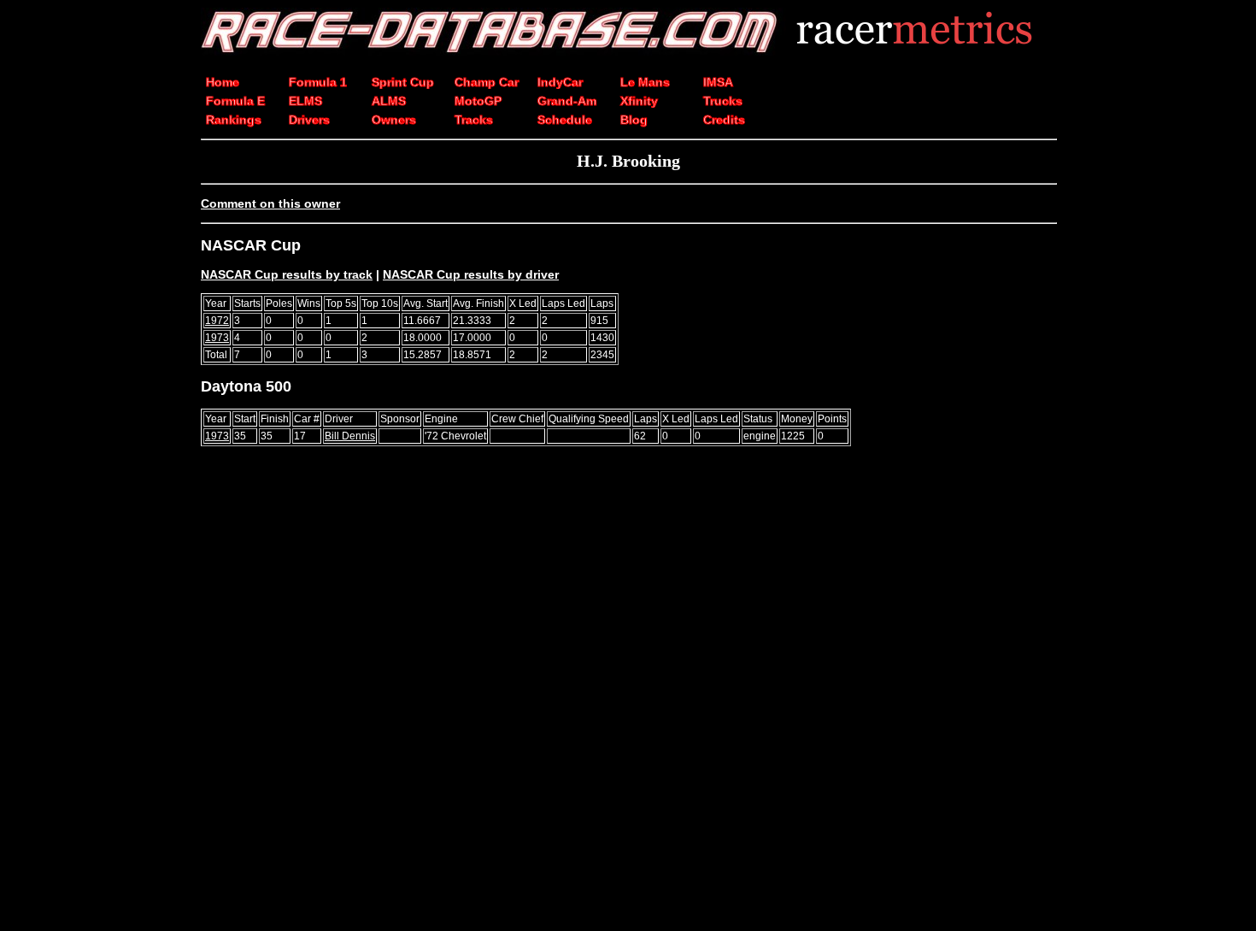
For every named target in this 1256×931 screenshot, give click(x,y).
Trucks (722, 101)
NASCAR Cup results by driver (471, 274)
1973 (217, 338)
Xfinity (639, 101)
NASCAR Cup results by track (287, 274)
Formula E (235, 101)
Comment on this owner (270, 203)
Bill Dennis (350, 436)
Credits (724, 120)
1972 (217, 321)
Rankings (233, 120)
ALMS (389, 101)
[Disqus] (628, 696)
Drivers (309, 120)
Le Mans (645, 82)
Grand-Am (566, 101)
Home (222, 82)
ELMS (305, 101)
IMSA (718, 82)
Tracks (474, 120)
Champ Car (487, 82)
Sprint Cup (403, 82)
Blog (634, 120)
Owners (394, 120)
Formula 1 (318, 82)
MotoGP (478, 101)
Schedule (564, 120)
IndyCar (560, 82)
